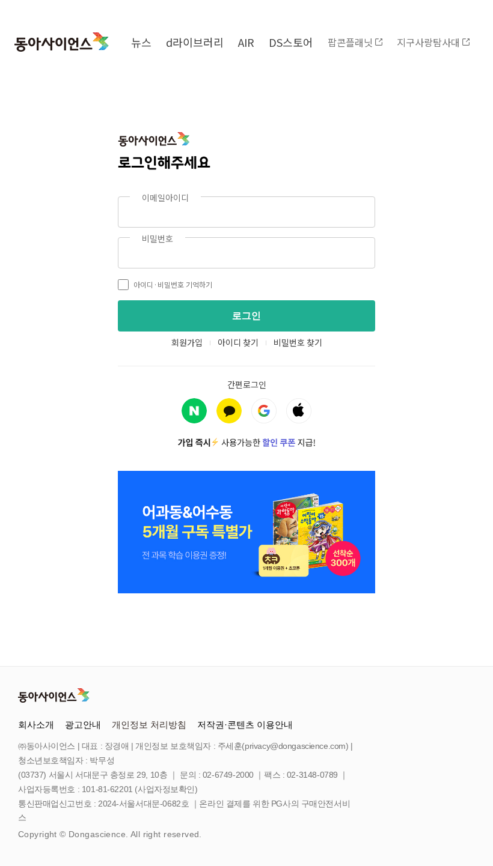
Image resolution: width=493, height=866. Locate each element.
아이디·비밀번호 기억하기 (172, 284)
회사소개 (36, 724)
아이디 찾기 (238, 342)
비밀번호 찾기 (298, 342)
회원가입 (187, 342)
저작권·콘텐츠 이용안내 (245, 724)
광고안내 (83, 724)
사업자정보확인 (166, 789)
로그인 (246, 315)
